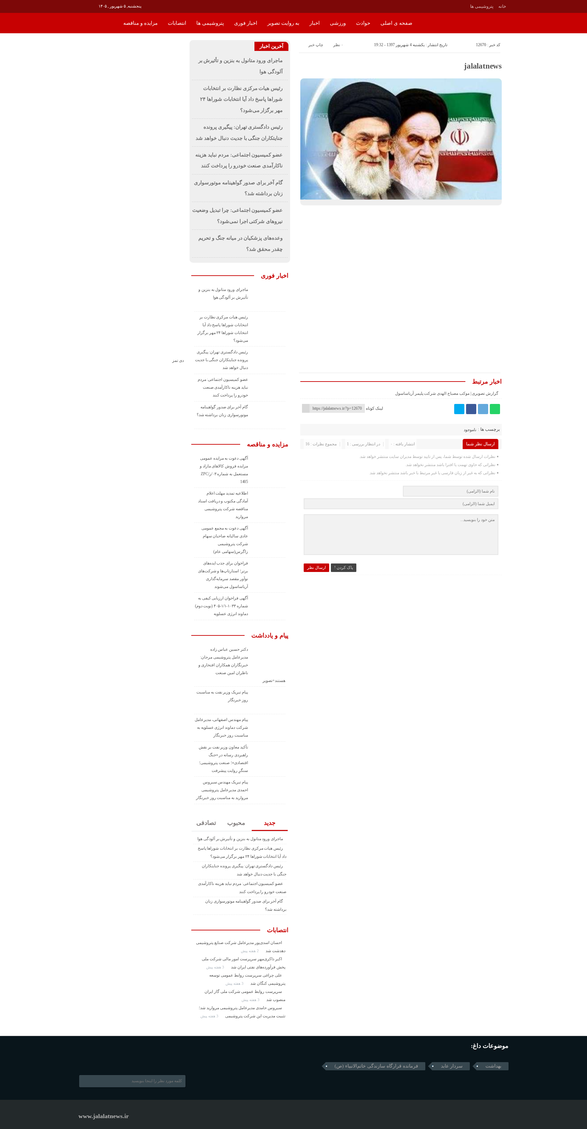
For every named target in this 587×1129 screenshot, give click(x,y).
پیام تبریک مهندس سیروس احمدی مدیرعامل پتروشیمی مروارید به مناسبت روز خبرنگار (222, 790)
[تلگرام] (483, 409)
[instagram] (83, 6)
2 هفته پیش (250, 951)
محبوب (236, 822)
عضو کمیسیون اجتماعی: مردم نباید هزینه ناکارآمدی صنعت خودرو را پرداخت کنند (223, 387)
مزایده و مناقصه (140, 23)
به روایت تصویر (283, 23)
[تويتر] (459, 409)
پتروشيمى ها (482, 6)
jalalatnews (483, 66)
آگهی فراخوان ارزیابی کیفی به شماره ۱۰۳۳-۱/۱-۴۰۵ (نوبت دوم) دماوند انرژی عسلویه (221, 606)
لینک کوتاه (374, 408)
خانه (502, 6)
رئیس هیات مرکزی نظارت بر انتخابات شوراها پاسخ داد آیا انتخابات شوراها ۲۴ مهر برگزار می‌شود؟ (241, 99)
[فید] (92, 6)
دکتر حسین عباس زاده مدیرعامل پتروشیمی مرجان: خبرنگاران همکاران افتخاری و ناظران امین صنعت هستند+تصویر (241, 665)
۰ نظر (338, 44)
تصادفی (206, 822)
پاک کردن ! (343, 567)
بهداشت (493, 1066)
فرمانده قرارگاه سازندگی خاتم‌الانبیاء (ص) (376, 1066)
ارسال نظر (316, 567)
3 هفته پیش (215, 967)
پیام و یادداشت (269, 635)
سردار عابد (452, 1066)
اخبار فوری (245, 23)
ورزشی (338, 23)
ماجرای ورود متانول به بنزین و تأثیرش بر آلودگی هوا (240, 838)
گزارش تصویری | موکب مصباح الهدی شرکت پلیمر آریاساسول (446, 393)
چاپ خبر (315, 44)
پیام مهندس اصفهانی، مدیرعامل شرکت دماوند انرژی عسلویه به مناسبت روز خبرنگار (221, 727)
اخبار (314, 23)
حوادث (363, 23)
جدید (269, 822)
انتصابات (177, 23)
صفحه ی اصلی (396, 23)
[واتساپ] (495, 409)
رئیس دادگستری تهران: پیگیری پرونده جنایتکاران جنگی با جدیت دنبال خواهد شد (221, 360)
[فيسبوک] (471, 409)
